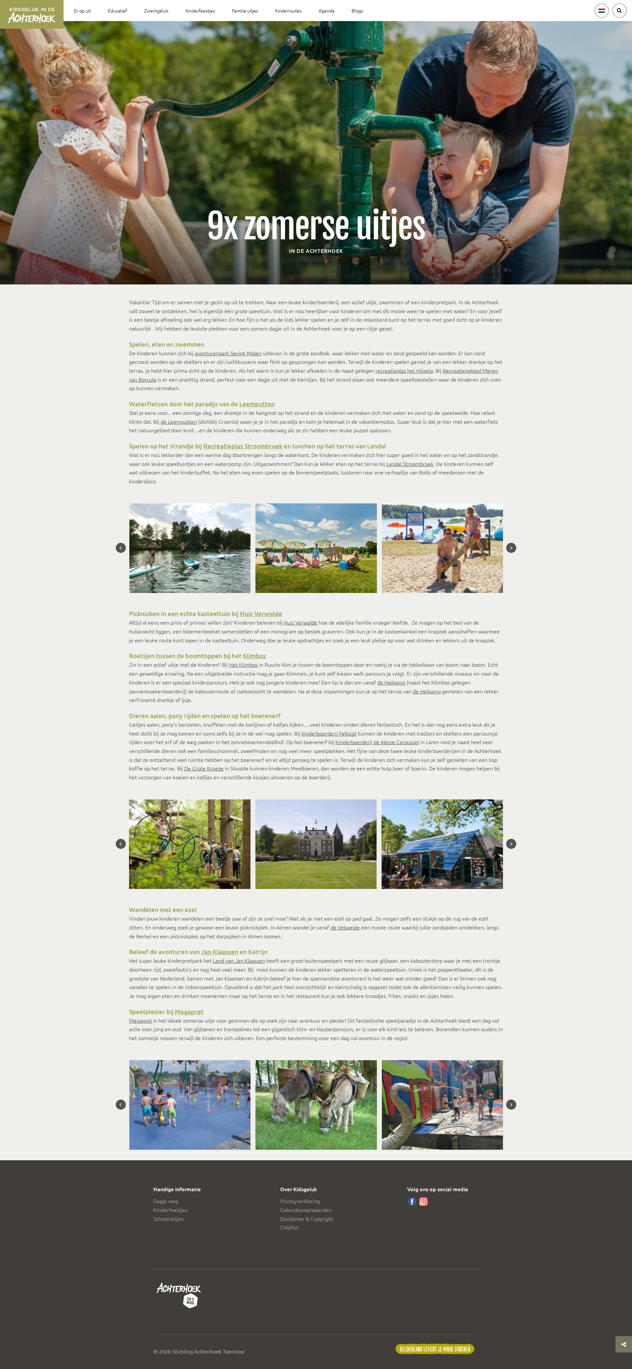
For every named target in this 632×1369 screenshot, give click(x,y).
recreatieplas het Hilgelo (404, 370)
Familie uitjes (245, 10)
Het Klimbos (243, 664)
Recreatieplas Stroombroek (242, 446)
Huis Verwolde (261, 613)
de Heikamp (391, 682)
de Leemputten (179, 421)
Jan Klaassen (219, 952)
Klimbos (254, 656)
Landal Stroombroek (410, 463)
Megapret (189, 1011)
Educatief (117, 10)
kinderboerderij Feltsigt (329, 733)
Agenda (326, 10)
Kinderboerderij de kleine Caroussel (377, 741)
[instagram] (424, 1201)
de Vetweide (345, 927)
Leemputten (257, 404)
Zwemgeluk (156, 10)
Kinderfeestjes (200, 10)
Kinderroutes (288, 10)
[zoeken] (619, 10)
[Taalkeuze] (601, 10)
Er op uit (82, 10)
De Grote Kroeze (204, 768)
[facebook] (412, 1201)
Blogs (357, 10)
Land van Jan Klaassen (239, 960)
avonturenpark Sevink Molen (228, 353)
